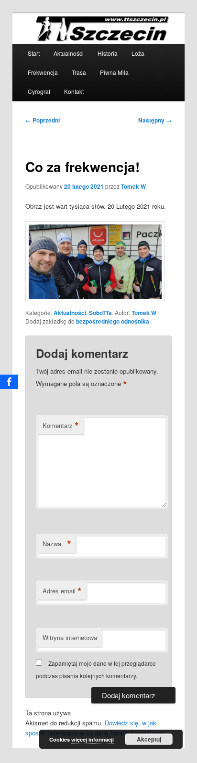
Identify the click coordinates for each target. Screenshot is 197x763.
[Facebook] (9, 382)
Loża (137, 53)
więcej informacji (92, 739)
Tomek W (133, 186)
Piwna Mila (114, 72)
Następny (155, 120)
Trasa (79, 72)
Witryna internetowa (70, 637)
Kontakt (74, 91)
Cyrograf (39, 91)
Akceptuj (149, 739)
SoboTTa (100, 312)
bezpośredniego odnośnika (112, 321)
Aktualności (69, 53)
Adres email (62, 591)
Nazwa (57, 543)
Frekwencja (43, 72)
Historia (108, 53)
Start (34, 53)
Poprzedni (42, 120)
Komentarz (61, 425)
